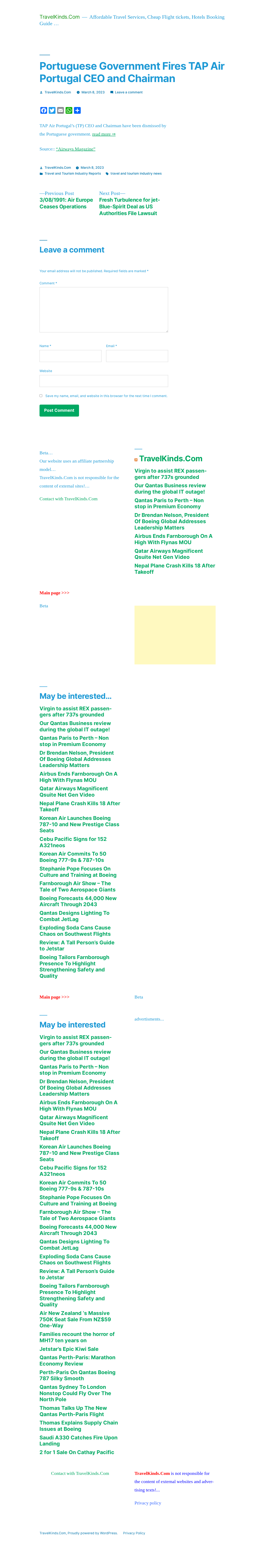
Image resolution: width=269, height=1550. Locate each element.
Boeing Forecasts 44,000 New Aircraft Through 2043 (78, 901)
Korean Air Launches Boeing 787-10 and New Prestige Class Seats (79, 824)
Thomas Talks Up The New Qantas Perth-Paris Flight (73, 1411)
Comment (48, 283)
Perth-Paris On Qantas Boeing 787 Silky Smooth (78, 1375)
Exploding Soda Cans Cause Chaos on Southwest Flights (75, 930)
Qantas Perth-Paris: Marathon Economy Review (77, 1360)
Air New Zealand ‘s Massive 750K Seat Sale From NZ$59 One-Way (75, 1319)
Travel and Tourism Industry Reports (73, 173)
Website (46, 371)
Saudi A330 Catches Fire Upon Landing (78, 1440)
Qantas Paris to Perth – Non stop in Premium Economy (169, 503)
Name (45, 346)
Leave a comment (129, 92)
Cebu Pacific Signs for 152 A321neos (73, 842)
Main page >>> (55, 593)
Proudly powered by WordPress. (93, 1533)
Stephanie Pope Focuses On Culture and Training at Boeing (78, 871)
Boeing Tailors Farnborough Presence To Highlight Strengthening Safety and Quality (74, 966)
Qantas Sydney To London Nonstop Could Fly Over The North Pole (75, 1393)
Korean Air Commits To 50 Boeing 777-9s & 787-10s (73, 857)
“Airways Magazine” (75, 149)
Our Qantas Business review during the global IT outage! (170, 488)
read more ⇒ (104, 134)
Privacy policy (147, 1503)
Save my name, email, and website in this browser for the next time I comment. (106, 396)
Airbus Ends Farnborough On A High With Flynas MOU (173, 539)
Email (111, 346)
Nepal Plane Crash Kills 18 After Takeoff (174, 568)
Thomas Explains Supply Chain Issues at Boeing (79, 1425)
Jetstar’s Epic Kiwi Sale (69, 1349)
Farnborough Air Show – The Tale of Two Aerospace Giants (78, 886)
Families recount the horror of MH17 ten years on (77, 1337)
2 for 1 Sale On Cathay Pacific (77, 1452)
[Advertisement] (175, 635)
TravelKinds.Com (60, 17)
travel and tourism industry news (136, 173)
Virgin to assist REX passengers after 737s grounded (170, 474)
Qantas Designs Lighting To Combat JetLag (74, 916)
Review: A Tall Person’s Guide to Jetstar (77, 945)
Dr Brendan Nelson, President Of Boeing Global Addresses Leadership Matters (171, 521)
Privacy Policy (134, 1533)
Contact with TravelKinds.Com (69, 499)
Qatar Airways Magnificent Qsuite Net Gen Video (168, 554)
